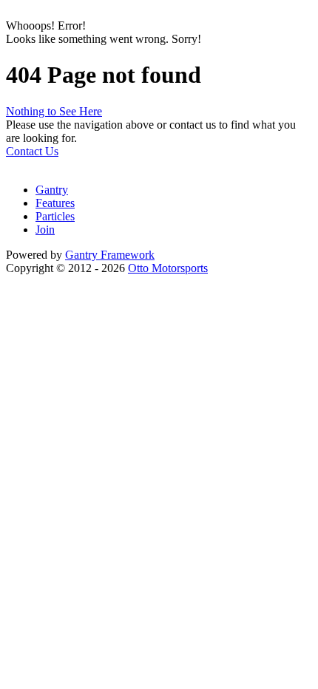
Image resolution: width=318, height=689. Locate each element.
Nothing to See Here (54, 111)
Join (45, 229)
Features (55, 203)
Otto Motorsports (168, 268)
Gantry (51, 189)
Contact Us (32, 151)
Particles (55, 216)
